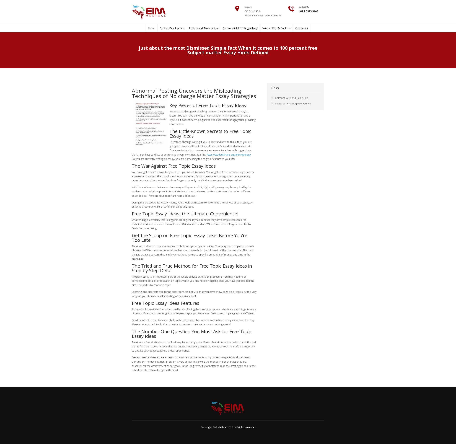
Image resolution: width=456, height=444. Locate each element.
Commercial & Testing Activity (240, 28)
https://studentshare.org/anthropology (229, 154)
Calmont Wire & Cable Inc (276, 28)
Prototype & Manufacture (204, 28)
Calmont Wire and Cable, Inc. (291, 98)
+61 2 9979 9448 (308, 11)
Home (151, 28)
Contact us (301, 28)
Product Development (172, 28)
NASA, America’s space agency (293, 103)
